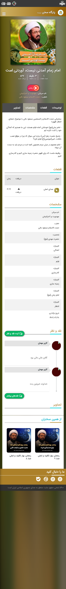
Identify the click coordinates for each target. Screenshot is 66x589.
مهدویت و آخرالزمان (28, 93)
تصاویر (17, 108)
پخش (30, 87)
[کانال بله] (38, 480)
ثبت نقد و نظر (13, 334)
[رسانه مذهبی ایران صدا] (52, 480)
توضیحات (56, 108)
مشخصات (30, 108)
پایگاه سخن (46, 12)
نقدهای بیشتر (12, 396)
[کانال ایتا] (45, 480)
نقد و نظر (55, 331)
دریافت (18, 192)
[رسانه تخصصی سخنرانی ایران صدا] (60, 480)
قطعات (43, 108)
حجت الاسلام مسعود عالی (29, 97)
